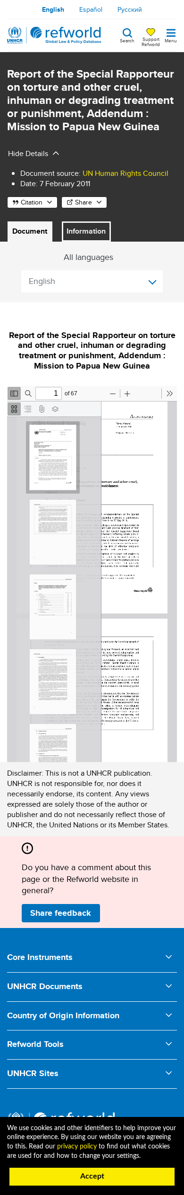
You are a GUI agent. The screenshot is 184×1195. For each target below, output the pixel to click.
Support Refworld (151, 41)
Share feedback (60, 913)
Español (90, 9)
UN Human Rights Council (125, 173)
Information (86, 231)
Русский (129, 9)
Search (127, 40)
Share (83, 202)
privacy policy (77, 1146)
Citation (31, 202)
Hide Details (28, 153)
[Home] (54, 35)
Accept (92, 1176)
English (53, 9)
